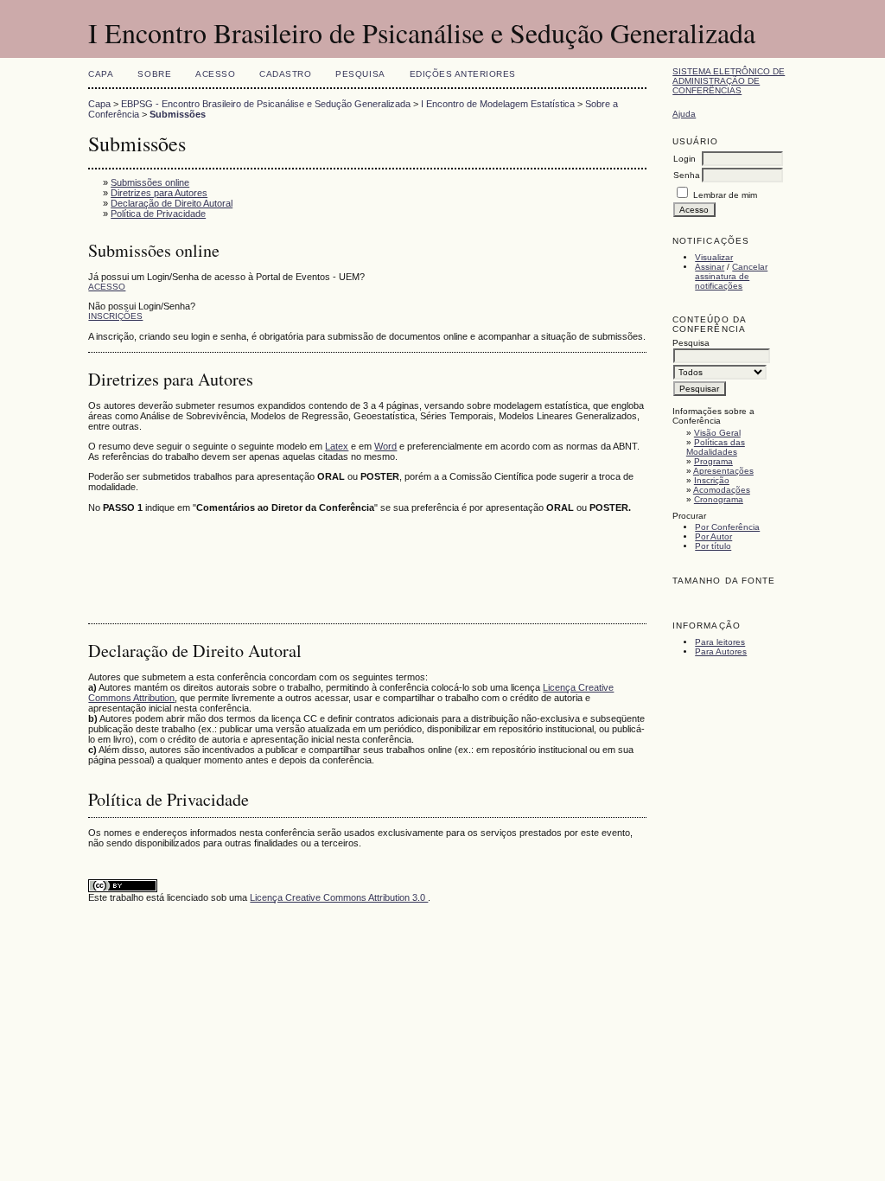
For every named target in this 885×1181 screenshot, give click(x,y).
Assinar (709, 266)
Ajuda (684, 113)
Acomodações (721, 490)
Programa (713, 461)
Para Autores (721, 651)
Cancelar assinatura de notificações (731, 276)
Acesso (215, 74)
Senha (686, 175)
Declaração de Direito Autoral (171, 203)
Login (684, 158)
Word (385, 446)
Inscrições (115, 316)
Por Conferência (727, 527)
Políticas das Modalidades (715, 446)
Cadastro (285, 74)
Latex (336, 446)
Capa (100, 74)
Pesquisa (360, 74)
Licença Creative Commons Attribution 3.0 (339, 897)
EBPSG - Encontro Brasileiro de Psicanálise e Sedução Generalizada (266, 104)
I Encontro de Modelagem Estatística (498, 104)
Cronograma (718, 499)
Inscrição (711, 480)
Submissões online (150, 182)
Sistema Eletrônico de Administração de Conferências (728, 81)
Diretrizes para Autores (159, 193)
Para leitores (720, 642)
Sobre (154, 74)
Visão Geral (717, 432)
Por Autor (713, 536)
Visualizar (714, 257)
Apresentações (723, 471)
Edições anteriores (463, 74)
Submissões (178, 114)
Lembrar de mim (725, 195)
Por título (713, 546)
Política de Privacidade (158, 213)
